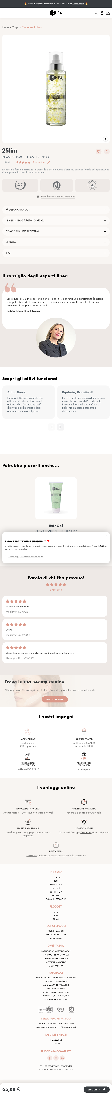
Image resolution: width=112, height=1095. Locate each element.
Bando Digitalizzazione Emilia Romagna (56, 1027)
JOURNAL (56, 1044)
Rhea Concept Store (56, 935)
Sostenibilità (56, 892)
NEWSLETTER (56, 1040)
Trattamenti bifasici (32, 27)
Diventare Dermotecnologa (56, 951)
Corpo (15, 27)
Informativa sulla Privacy (56, 996)
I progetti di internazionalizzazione (56, 1024)
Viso (56, 912)
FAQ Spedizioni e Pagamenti (56, 985)
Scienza (56, 888)
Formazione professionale (56, 958)
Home (5, 27)
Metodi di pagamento (56, 981)
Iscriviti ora (32, 855)
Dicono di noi (56, 966)
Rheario (56, 896)
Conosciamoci (56, 931)
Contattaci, (86, 832)
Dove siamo (56, 938)
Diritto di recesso (56, 989)
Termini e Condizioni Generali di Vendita (56, 978)
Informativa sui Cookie (56, 999)
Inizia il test (54, 699)
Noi (56, 881)
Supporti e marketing (56, 962)
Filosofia (56, 877)
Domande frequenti (56, 899)
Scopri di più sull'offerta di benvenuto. (25, 557)
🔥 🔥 (56, 4)
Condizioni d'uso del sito (56, 992)
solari (56, 919)
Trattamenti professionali (56, 955)
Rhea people (56, 885)
